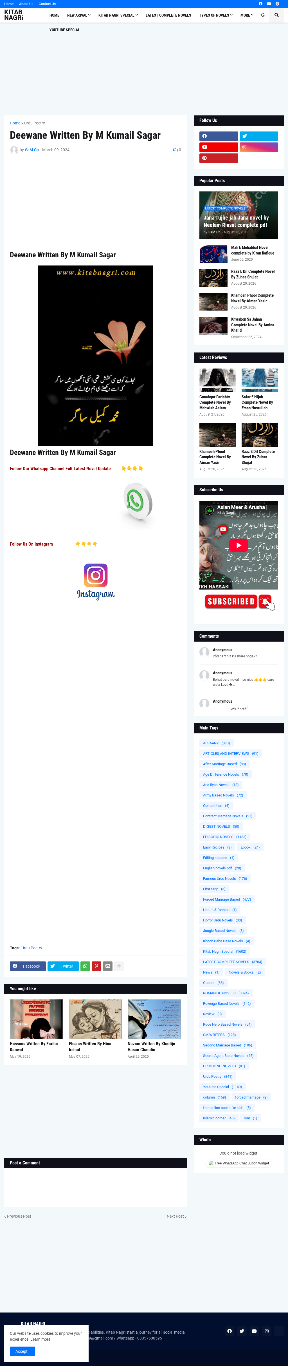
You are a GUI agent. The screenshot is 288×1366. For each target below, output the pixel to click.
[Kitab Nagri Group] (259, 158)
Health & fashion (220, 910)
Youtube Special (222, 1087)
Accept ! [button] (22, 1351)
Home (9, 4)
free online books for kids (227, 1108)
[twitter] (259, 136)
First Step (214, 889)
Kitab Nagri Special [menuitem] (116, 15)
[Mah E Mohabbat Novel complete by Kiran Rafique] (213, 254)
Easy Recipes (217, 847)
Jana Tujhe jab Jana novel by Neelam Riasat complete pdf (236, 221)
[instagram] (259, 147)
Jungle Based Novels (223, 930)
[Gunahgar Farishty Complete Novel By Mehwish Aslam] (217, 380)
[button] (263, 15)
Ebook (250, 847)
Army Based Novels (223, 795)
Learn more (40, 1339)
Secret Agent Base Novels (228, 1055)
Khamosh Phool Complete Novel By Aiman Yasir (252, 298)
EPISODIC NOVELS (225, 837)
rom (250, 1118)
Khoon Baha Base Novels (226, 941)
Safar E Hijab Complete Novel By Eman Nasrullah (257, 402)
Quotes (213, 983)
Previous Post (19, 1216)
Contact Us (47, 4)
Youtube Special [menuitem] (65, 30)
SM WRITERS (219, 1035)
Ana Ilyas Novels (221, 785)
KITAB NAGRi (13, 15)
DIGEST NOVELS (221, 826)
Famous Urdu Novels (225, 878)
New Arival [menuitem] (77, 15)
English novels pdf (222, 868)
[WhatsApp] (85, 966)
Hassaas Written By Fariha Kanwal (34, 1046)
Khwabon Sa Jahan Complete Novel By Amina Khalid (252, 325)
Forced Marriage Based (227, 899)
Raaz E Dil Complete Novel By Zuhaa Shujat (253, 274)
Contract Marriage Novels (228, 816)
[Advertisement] (144, 69)
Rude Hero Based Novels (227, 1024)
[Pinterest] (96, 966)
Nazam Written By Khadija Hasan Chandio (151, 1046)
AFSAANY (216, 743)
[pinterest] (277, 4)
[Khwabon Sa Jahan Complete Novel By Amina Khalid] (213, 326)
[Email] (107, 966)
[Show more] (119, 966)
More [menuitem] (245, 15)
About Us (26, 4)
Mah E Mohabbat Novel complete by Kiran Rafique (252, 250)
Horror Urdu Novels (222, 920)
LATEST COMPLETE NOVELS (232, 962)
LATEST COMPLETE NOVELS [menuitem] (168, 15)
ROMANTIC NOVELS (226, 993)
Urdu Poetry (34, 123)
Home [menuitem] (54, 15)
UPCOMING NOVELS (224, 1066)
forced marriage (251, 1097)
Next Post (175, 1216)
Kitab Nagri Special (224, 951)
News (211, 972)
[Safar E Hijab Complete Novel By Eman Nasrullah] (260, 380)
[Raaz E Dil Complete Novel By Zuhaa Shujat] (213, 278)
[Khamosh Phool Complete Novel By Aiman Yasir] (213, 302)
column (214, 1097)
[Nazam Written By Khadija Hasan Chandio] (154, 1019)
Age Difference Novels (225, 774)
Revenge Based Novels (227, 1003)
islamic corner (219, 1118)
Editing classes (219, 858)
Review (212, 1014)
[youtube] (269, 4)
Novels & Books (245, 972)
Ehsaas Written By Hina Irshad (90, 1046)
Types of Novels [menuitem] (214, 15)
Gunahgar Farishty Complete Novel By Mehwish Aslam (215, 402)
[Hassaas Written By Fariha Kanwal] (36, 1019)
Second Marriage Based (227, 1045)
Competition (216, 805)
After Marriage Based (224, 764)
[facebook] (260, 4)
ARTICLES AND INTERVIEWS (230, 753)
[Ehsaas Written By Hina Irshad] (95, 1019)
